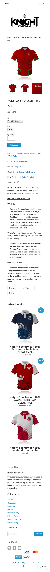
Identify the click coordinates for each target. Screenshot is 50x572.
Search (10, 500)
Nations (16, 37)
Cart (43, 4)
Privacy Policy (13, 516)
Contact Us (11, 503)
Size (9, 118)
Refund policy (12, 523)
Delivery (10, 509)
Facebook (14, 548)
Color (9, 126)
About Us (11, 506)
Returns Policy (13, 513)
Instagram (19, 548)
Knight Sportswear (24, 563)
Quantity (10, 134)
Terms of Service (14, 519)
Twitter (9, 548)
